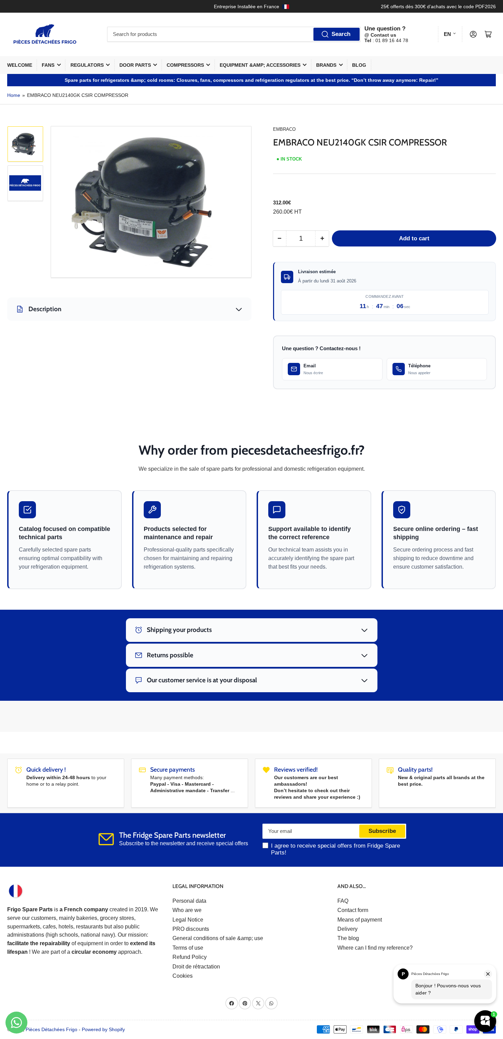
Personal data (189, 901)
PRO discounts (190, 929)
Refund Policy (189, 957)
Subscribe (382, 831)
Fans (48, 65)
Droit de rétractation (196, 967)
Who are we (187, 910)
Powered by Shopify (103, 1029)
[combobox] (234, 34)
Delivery (347, 929)
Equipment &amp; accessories (260, 65)
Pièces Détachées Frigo (51, 1029)
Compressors (185, 65)
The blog (348, 938)
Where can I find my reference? (375, 948)
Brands (326, 65)
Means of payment (359, 920)
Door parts (135, 65)
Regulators (87, 65)
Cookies (182, 976)
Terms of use (187, 948)
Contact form (352, 910)
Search (341, 34)
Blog (359, 65)
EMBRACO (284, 129)
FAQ (342, 901)
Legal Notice (187, 920)
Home (13, 95)
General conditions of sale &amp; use (217, 938)
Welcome (19, 65)
